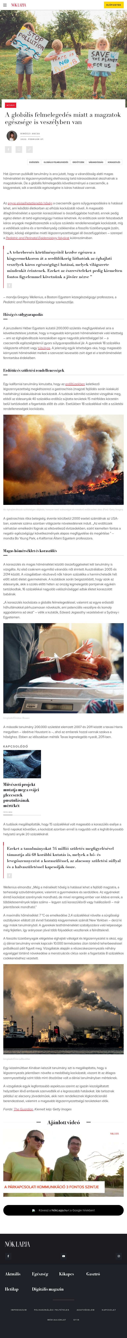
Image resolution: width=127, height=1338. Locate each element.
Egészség (40, 1274)
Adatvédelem (86, 1310)
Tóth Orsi (7, 812)
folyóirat (37, 238)
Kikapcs (66, 1274)
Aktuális (11, 105)
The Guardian (23, 1109)
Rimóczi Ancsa (30, 133)
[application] (63, 1163)
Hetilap (12, 1289)
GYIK (76, 1320)
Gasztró (93, 1274)
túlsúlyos (44, 348)
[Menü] (5, 5)
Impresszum (19, 1310)
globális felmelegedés (56, 162)
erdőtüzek (78, 162)
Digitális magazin (48, 1289)
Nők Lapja (18, 5)
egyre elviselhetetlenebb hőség (30, 203)
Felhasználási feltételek (51, 1310)
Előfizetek (113, 5)
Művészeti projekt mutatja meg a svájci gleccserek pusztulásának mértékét (21, 794)
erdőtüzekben (75, 384)
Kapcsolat (109, 1310)
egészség (34, 162)
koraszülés (114, 162)
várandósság (96, 162)
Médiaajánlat (56, 1320)
